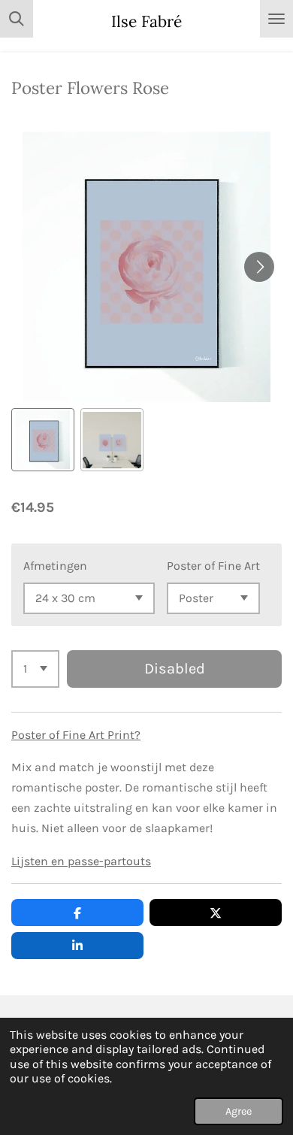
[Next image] (259, 267)
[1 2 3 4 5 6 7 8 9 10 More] (35, 669)
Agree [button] (238, 1111)
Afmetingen (55, 565)
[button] (42, 439)
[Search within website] (16, 19)
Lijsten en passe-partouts (81, 861)
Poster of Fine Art (213, 565)
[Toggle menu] (276, 19)
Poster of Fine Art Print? (75, 735)
